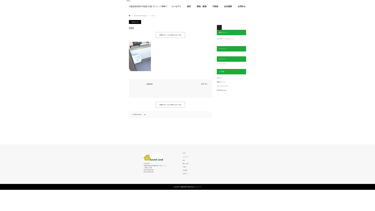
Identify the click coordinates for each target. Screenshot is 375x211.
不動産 (215, 6)
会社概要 (228, 6)
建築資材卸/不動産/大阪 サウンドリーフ (191, 187)
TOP (164, 6)
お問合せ (242, 6)
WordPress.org (221, 90)
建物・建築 (202, 6)
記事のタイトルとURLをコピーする (170, 35)
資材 (189, 6)
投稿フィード (221, 82)
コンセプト (176, 6)
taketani (150, 84)
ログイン (219, 78)
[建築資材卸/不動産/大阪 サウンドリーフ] (148, 6)
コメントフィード (222, 86)
